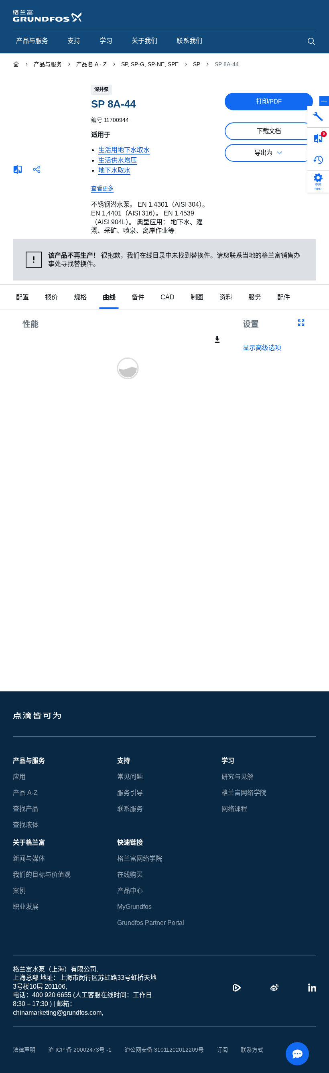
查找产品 (26, 809)
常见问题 (130, 776)
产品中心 (130, 890)
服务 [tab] (252, 297)
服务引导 (130, 792)
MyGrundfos (134, 906)
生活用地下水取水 (124, 150)
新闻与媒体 (29, 858)
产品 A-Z (25, 792)
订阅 (209, 1049)
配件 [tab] (281, 297)
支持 (123, 760)
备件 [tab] (138, 297)
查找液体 (26, 825)
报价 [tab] (51, 297)
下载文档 (269, 131)
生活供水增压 (117, 160)
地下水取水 (114, 170)
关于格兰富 (29, 842)
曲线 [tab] (109, 297)
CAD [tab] (166, 297)
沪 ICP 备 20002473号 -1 (77, 1049)
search (311, 41)
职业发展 (26, 906)
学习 (227, 760)
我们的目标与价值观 (42, 874)
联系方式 (239, 1049)
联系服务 (130, 809)
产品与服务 (29, 760)
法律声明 (24, 1049)
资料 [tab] (223, 297)
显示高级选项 (262, 348)
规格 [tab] (80, 297)
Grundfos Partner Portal (150, 923)
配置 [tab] (22, 297)
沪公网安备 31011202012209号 (154, 1049)
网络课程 (234, 809)
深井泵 (101, 89)
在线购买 (130, 874)
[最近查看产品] (318, 160)
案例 (19, 890)
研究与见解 (237, 776)
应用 (19, 776)
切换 (324, 101)
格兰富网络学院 (243, 792)
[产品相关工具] (318, 117)
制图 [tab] (195, 297)
